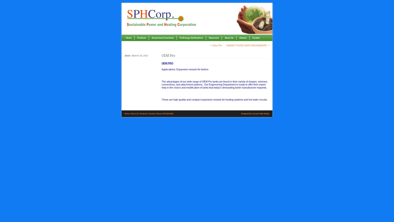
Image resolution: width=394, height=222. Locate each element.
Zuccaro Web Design (261, 113)
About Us (229, 37)
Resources (214, 37)
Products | (144, 113)
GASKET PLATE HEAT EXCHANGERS (246, 45)
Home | (128, 113)
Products (141, 37)
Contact (256, 37)
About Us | (135, 113)
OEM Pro (168, 56)
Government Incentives (163, 37)
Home (128, 37)
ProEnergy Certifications (191, 37)
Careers (243, 37)
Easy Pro (217, 45)
